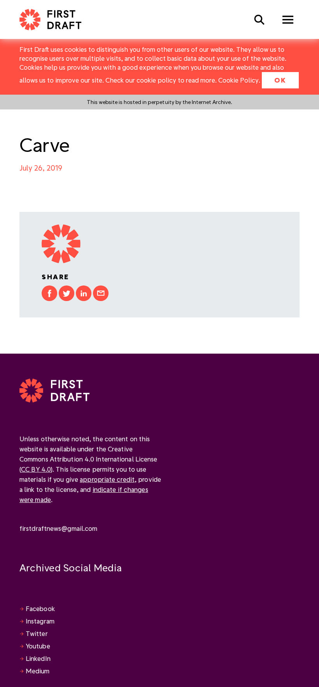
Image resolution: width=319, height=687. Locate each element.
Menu (287, 19)
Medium (38, 671)
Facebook (40, 608)
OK (280, 80)
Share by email (101, 293)
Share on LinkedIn (83, 293)
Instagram (40, 621)
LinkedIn (38, 658)
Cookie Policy (238, 80)
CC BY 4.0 (36, 469)
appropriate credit (107, 479)
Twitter (37, 633)
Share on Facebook (49, 293)
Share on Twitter (66, 293)
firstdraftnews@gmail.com (58, 528)
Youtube (38, 646)
